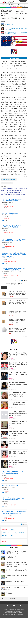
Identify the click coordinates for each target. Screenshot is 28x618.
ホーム (3, 4)
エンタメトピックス (7, 183)
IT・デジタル (8, 4)
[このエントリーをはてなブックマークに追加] (23, 18)
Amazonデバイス (4, 287)
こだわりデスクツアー (7, 532)
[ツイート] (8, 18)
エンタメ (19, 4)
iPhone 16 (12, 529)
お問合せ (5, 609)
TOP (14, 602)
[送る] (15, 18)
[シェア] (12, 18)
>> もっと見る (23, 336)
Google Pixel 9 (21, 532)
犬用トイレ (24, 286)
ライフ (25, 4)
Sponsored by (17, 280)
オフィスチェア (10, 287)
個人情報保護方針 (20, 609)
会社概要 (14, 609)
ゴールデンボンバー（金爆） (9, 179)
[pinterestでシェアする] (19, 18)
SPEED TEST (14, 4)
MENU (22, 1)
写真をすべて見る (15, 58)
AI (15, 532)
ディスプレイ (17, 286)
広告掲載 (10, 609)
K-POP (11, 535)
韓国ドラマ (4, 535)
